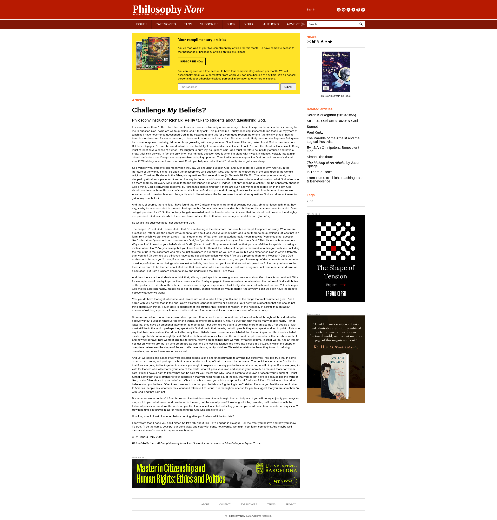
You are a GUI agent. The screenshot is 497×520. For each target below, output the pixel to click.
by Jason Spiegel (333, 164)
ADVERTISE (296, 24)
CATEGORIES (166, 24)
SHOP (231, 24)
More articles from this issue (336, 96)
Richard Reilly (182, 120)
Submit (288, 86)
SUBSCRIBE (209, 24)
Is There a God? (319, 172)
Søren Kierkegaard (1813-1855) (331, 115)
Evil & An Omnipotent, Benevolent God (333, 149)
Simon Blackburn (320, 157)
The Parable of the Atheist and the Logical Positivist (333, 140)
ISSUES (142, 24)
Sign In (311, 9)
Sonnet (312, 127)
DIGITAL (249, 24)
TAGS (188, 24)
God (310, 201)
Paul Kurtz (315, 132)
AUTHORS (271, 24)
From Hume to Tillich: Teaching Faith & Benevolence (335, 179)
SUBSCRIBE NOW (191, 61)
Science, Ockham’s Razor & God (332, 121)
